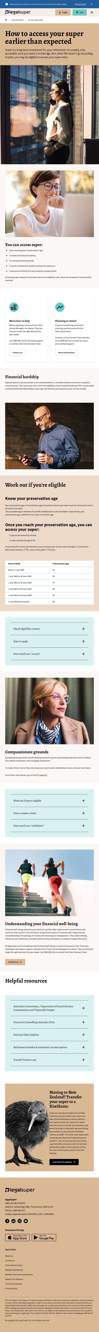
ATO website (41, 775)
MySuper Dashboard (14, 1270)
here (53, 550)
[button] (17, 353)
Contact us (10, 1260)
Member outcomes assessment (19, 1274)
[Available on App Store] (44, 1238)
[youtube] (26, 1221)
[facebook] (7, 1221)
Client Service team (13, 1265)
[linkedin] (13, 1221)
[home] (6, 20)
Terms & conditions (13, 1284)
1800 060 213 (49, 952)
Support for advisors (14, 1279)
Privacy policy (11, 1288)
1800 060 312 (18, 1210)
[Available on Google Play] (17, 1238)
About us (9, 1256)
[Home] (18, 12)
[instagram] (20, 1221)
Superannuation (17, 20)
